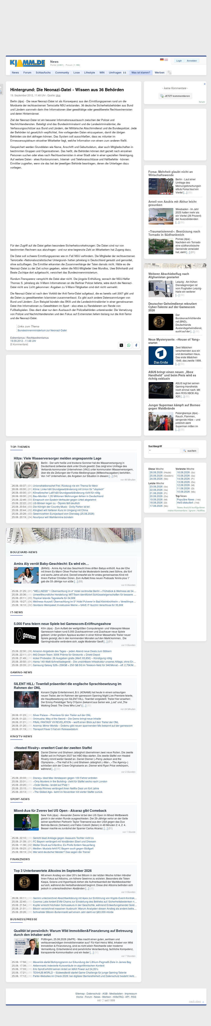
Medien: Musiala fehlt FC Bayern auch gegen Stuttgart (63, 848)
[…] (111, 476)
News (15, 72)
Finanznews (20, 859)
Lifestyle (89, 72)
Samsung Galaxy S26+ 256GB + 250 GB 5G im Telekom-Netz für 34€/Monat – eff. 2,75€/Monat (85, 665)
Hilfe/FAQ (118, 996)
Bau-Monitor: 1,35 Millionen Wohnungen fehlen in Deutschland (68, 496)
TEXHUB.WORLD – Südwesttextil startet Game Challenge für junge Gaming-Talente (80, 972)
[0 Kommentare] (19, 344)
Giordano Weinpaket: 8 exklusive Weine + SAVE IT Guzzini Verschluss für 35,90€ (78, 605)
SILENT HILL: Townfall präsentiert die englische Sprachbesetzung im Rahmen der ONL (67, 685)
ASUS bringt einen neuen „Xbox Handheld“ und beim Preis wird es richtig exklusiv (172, 375)
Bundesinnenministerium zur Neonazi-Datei (42, 330)
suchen (192, 451)
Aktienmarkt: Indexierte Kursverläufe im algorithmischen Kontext (68, 965)
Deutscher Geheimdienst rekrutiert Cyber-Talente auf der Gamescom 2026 (172, 306)
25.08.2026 (156, 475)
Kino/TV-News (21, 736)
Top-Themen (20, 446)
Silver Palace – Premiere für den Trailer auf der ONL (62, 715)
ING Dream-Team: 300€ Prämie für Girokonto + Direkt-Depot (66, 654)
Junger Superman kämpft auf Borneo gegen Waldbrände (174, 406)
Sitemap (80, 993)
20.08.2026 (156, 496)
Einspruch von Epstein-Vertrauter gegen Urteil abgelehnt (64, 499)
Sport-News (20, 799)
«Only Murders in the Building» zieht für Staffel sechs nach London (70, 781)
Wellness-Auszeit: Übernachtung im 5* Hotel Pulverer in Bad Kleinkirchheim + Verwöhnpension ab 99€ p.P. (92, 601)
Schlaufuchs (43, 72)
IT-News (16, 612)
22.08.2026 (156, 489)
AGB (105, 993)
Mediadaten (116, 993)
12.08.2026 (183, 485)
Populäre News (185, 499)
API (127, 996)
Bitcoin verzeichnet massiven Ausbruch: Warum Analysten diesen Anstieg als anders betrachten (86, 908)
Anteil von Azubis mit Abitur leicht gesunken (172, 203)
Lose (77, 72)
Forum (27, 72)
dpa (58, 95)
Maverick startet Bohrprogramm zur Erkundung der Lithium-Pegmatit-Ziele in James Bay (82, 962)
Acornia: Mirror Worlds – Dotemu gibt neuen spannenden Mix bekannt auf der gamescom (82, 725)
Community (62, 72)
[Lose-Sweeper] (169, 73)
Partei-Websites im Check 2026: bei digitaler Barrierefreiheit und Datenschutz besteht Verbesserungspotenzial (94, 976)
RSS (133, 996)
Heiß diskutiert (185, 502)
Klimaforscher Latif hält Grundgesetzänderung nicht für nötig (66, 492)
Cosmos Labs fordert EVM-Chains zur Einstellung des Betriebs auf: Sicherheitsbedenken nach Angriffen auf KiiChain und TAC (103, 901)
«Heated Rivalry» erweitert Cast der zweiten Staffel (53, 747)
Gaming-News (21, 672)
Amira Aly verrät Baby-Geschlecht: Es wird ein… (51, 563)
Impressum (131, 993)
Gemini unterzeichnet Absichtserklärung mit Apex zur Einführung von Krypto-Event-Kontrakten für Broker (91, 898)
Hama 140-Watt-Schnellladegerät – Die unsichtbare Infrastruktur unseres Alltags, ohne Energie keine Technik (94, 661)
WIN (102, 72)
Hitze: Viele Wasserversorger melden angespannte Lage (57, 458)
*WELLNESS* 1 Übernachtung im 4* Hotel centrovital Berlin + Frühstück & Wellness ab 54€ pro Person (90, 591)
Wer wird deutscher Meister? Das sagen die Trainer (61, 852)
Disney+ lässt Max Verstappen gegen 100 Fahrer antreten (65, 777)
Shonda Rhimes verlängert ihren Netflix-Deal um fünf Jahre (66, 788)
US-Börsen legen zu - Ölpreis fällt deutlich (56, 503)
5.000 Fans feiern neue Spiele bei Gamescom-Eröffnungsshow (62, 623)
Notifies (201, 510)
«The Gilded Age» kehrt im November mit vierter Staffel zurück (67, 791)
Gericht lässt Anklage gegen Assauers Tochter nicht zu (63, 838)
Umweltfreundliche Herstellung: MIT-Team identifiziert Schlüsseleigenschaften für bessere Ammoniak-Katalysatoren (97, 594)
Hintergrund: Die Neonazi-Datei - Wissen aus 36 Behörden (67, 89)
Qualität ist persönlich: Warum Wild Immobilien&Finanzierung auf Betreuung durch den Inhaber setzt (73, 932)
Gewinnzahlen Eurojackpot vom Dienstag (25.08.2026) (63, 513)
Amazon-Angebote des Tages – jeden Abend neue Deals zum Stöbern (72, 651)
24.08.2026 (156, 478)
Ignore (192, 510)
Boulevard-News (23, 552)
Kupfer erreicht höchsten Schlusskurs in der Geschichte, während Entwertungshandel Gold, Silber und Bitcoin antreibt (98, 905)
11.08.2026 (183, 488)
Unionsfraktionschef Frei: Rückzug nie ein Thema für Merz (65, 485)
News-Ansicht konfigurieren (191, 507)
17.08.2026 (156, 505)
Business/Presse (23, 919)
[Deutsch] (162, 60)
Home (79, 996)
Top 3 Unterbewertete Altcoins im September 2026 (53, 870)
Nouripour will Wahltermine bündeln (53, 517)
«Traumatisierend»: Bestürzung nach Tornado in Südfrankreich (174, 233)
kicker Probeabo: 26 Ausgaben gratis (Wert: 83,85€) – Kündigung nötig (72, 658)
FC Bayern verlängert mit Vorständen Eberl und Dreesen (64, 841)
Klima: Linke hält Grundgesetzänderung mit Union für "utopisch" (68, 489)
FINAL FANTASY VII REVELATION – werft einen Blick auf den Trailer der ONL (76, 722)
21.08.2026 (156, 493)
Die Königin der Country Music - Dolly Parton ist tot (61, 506)
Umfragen (117, 72)
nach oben (195, 1001)
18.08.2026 (156, 502)
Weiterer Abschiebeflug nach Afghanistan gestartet (168, 275)
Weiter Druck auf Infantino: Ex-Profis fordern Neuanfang (64, 845)
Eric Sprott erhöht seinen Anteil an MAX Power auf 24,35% (65, 969)
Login (179, 60)
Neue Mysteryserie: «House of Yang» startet (174, 341)
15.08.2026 (183, 475)
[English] (166, 60)
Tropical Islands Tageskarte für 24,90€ (54, 598)
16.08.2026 (183, 472)
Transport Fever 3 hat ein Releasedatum (55, 729)
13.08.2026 (183, 482)
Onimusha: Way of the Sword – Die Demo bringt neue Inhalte (67, 718)
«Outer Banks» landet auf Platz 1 (51, 784)
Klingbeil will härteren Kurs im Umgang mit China (60, 510)
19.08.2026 (156, 499)
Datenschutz (94, 993)
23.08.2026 (156, 486)
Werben (159, 72)
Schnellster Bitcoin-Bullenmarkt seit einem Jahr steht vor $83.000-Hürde (73, 912)
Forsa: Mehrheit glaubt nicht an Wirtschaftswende (170, 173)
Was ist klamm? (140, 72)
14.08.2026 (183, 478)
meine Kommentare (177, 510)
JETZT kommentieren (177, 96)
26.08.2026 (156, 472)
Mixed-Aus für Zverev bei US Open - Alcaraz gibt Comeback (60, 810)
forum (202, 101)
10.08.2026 (183, 491)
